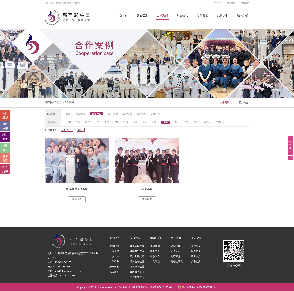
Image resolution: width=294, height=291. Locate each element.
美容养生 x (67, 129)
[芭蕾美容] (147, 160)
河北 (177, 122)
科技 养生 (5, 136)
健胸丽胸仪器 (137, 271)
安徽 (186, 122)
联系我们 (242, 15)
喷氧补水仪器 (137, 266)
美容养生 (96, 113)
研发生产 (196, 256)
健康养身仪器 (137, 246)
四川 (125, 122)
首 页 (123, 15)
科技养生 (114, 256)
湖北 (144, 122)
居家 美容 (5, 158)
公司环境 (175, 256)
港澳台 (207, 122)
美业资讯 (155, 251)
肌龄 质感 (5, 126)
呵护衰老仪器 (137, 261)
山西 (165, 122)
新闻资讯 (202, 15)
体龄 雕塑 (5, 115)
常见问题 (155, 261)
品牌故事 (222, 15)
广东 (78, 122)
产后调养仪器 (137, 276)
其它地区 (220, 122)
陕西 (196, 122)
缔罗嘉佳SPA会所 (77, 189)
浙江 (87, 122)
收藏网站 (244, 3)
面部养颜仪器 (137, 256)
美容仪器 (218, 3)
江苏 (116, 122)
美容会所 (80, 113)
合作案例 (162, 15)
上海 (97, 122)
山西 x (80, 129)
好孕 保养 (5, 147)
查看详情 (77, 199)
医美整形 (141, 113)
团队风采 (175, 251)
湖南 (135, 122)
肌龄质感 (114, 251)
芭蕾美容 (147, 189)
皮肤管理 (127, 113)
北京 (106, 122)
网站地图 (231, 3)
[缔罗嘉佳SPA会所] (77, 160)
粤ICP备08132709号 (161, 287)
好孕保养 (114, 261)
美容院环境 (177, 261)
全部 (68, 113)
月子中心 (156, 113)
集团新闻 (155, 246)
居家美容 (114, 266)
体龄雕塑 (114, 246)
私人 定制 (5, 169)
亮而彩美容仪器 (53, 102)
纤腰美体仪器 (137, 251)
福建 (154, 122)
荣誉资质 (196, 261)
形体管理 (113, 113)
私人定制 (114, 271)
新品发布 (155, 256)
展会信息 (182, 15)
